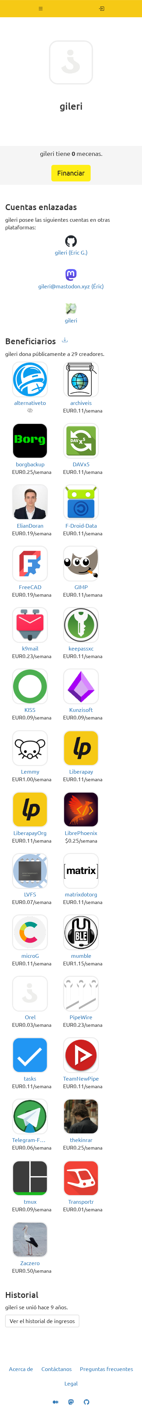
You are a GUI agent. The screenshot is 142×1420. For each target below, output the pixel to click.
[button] (41, 8)
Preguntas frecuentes (106, 1369)
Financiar (71, 173)
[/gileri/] (101, 8)
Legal (71, 1383)
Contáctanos (56, 1369)
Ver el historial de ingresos (42, 1321)
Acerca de (21, 1369)
